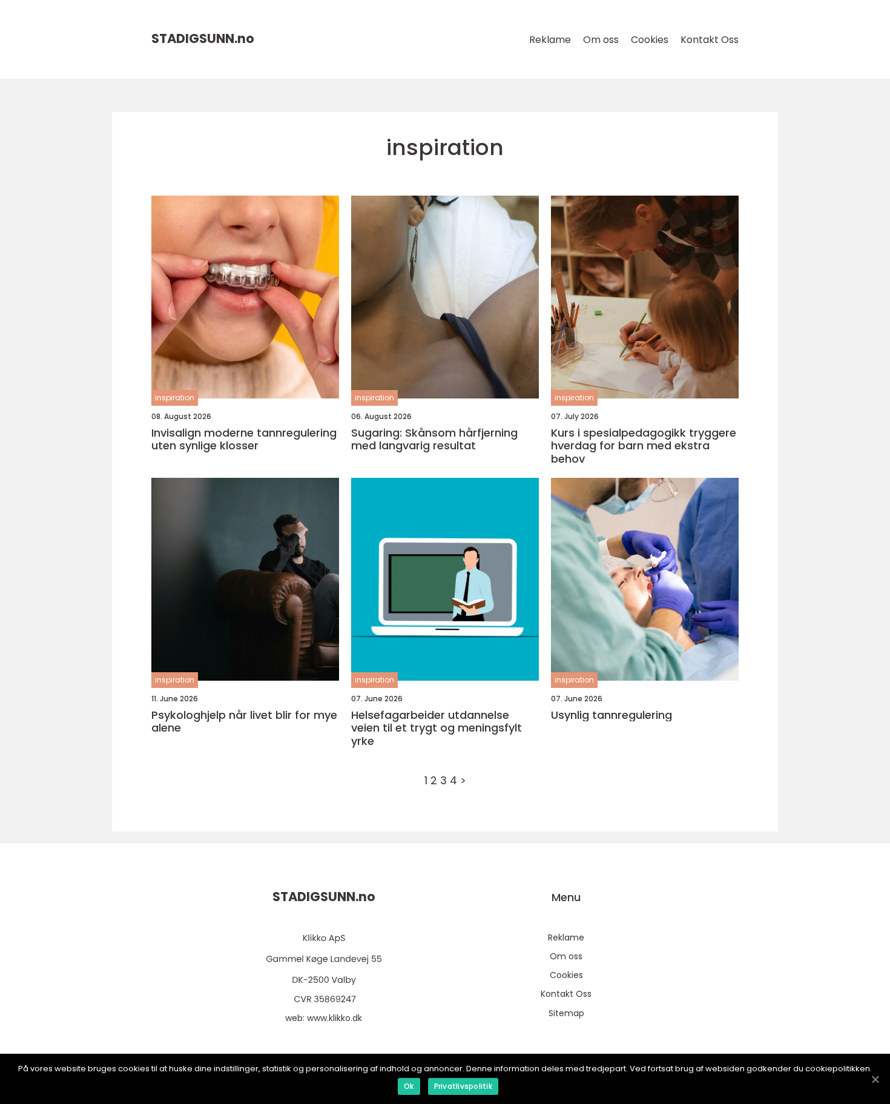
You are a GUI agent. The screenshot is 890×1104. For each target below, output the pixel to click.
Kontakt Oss (710, 40)
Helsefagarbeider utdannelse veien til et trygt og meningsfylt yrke (436, 728)
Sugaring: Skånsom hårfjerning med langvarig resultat (434, 439)
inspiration (174, 397)
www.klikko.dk (334, 1018)
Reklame (550, 40)
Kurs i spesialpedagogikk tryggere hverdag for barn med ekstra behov (643, 446)
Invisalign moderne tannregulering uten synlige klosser (244, 439)
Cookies (649, 40)
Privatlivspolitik (463, 1086)
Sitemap (566, 1013)
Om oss (601, 40)
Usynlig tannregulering (611, 715)
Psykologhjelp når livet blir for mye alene (244, 722)
